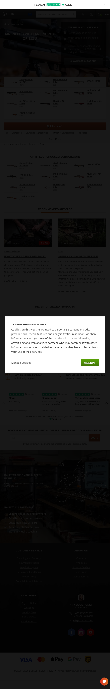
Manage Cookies (21, 362)
